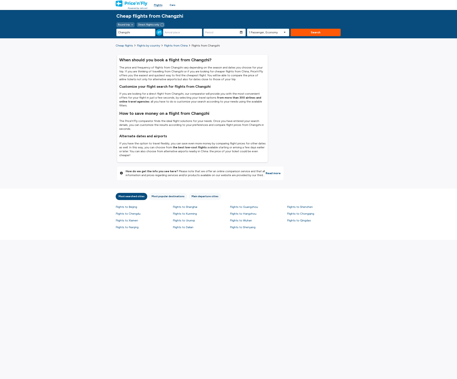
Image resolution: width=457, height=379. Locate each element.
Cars (172, 5)
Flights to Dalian (183, 227)
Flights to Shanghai (185, 207)
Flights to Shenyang (242, 227)
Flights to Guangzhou (244, 207)
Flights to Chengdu (128, 213)
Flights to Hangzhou (243, 213)
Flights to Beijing (126, 207)
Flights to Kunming (185, 213)
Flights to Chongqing (300, 213)
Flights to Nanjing (127, 227)
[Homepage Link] (131, 3)
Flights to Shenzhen (300, 207)
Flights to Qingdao (299, 220)
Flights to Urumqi (184, 220)
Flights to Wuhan (241, 220)
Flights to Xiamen (127, 220)
